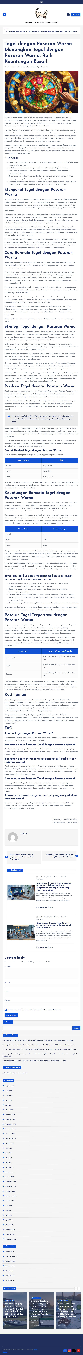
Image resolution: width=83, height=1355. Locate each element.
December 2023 (10, 1239)
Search (9, 1022)
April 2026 (8, 1105)
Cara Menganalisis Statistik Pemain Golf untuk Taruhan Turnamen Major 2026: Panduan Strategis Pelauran (39, 1049)
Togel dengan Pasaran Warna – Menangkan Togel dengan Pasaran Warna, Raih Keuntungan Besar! (41, 31)
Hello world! (24, 1073)
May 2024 (8, 1215)
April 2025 (8, 1162)
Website (7, 1000)
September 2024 (10, 1196)
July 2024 (8, 1205)
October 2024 (10, 1191)
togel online (73, 822)
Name (7, 982)
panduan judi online (70, 819)
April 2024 (8, 1220)
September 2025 (10, 1138)
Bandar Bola (9, 1251)
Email (7, 991)
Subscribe (75, 14)
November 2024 (10, 1186)
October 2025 (10, 1134)
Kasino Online (10, 1261)
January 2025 (9, 1177)
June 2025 (8, 1153)
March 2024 (9, 1224)
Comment (8, 966)
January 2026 (10, 1119)
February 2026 (10, 1114)
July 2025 (8, 1148)
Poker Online (9, 1266)
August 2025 (9, 1143)
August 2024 (9, 1200)
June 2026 (8, 1095)
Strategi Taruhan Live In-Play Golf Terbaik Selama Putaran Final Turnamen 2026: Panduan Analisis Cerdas (39, 1045)
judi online (57, 819)
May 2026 (8, 1100)
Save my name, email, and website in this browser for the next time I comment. (34, 1009)
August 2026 (9, 1086)
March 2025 (9, 1167)
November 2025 (10, 1129)
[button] (76, 1288)
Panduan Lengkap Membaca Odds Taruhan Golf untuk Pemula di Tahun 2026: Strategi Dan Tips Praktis (38, 1040)
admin (9, 67)
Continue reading (44, 907)
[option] (15, 1310)
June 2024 (8, 1210)
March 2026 (9, 1110)
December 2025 (10, 1124)
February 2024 (10, 1229)
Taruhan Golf (9, 1275)
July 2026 (8, 1090)
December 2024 (10, 1181)
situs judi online (60, 822)
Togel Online (16, 67)
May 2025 (8, 1157)
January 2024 (9, 1234)
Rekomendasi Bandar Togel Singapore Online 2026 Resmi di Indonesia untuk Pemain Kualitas (34, 1060)
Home (6, 29)
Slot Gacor (9, 1271)
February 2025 (10, 1172)
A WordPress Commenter (11, 1073)
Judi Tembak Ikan (11, 1256)
